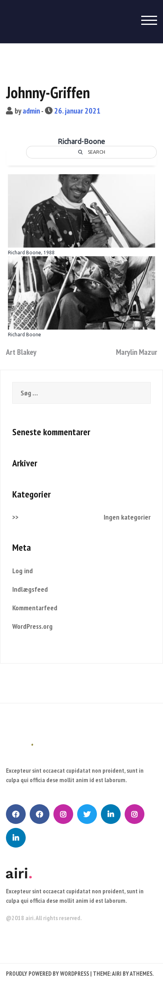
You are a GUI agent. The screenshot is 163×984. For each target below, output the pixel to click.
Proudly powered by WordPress (47, 973)
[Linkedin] (111, 814)
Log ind (22, 570)
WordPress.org (32, 626)
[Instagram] (63, 814)
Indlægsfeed (30, 589)
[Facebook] (16, 814)
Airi (116, 973)
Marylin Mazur (136, 352)
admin (31, 111)
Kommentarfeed (34, 607)
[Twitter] (87, 814)
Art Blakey (21, 352)
